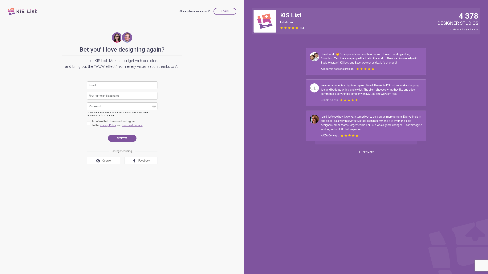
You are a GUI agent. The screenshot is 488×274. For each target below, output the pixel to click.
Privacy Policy (108, 125)
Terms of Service (132, 125)
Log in (225, 11)
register (122, 138)
